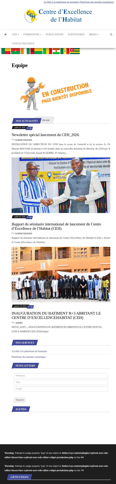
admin (19, 323)
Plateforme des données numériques (97, 2)
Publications (54, 34)
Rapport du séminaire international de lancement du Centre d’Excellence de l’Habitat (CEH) (56, 226)
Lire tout (45, 120)
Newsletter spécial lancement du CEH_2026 (45, 135)
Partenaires (76, 34)
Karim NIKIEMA (23, 140)
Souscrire (20, 400)
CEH (15, 34)
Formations (32, 34)
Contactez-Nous (23, 43)
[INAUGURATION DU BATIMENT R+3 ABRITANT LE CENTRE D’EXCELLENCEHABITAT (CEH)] (61, 274)
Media (93, 34)
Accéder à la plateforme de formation (61, 2)
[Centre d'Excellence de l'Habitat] (5, 34)
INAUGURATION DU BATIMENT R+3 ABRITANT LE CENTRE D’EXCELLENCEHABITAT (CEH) (56, 315)
